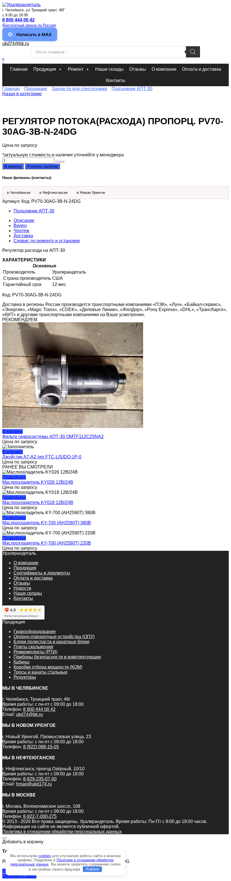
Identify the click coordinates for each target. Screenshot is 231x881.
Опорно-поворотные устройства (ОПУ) (54, 636)
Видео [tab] (20, 225)
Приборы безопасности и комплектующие (57, 656)
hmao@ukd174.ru (34, 784)
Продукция (44, 69)
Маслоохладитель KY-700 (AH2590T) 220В (46, 543)
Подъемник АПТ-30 (132, 88)
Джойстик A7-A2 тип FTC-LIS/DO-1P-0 (41, 456)
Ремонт (75, 69)
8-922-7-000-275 (40, 816)
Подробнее (14, 477)
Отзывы (137, 69)
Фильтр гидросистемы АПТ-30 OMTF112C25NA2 (53, 436)
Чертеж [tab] (21, 230)
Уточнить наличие (42, 166)
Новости (22, 588)
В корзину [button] (12, 431)
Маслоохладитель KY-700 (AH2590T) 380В (46, 522)
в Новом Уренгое (91, 192)
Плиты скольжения (33, 646)
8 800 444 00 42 (39, 709)
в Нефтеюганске (53, 192)
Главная (19, 69)
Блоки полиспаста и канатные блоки (51, 641)
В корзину (13, 166)
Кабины (22, 662)
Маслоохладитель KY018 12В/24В (37, 502)
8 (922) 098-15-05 (41, 746)
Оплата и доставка (201, 69)
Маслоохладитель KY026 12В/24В (37, 482)
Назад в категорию (22, 93)
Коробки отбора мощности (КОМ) (48, 667)
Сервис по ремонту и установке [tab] (47, 240)
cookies (44, 856)
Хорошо (92, 869)
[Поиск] (193, 51)
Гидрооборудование (35, 631)
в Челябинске (18, 192)
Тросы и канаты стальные (41, 672)
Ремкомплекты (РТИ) (35, 651)
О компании (164, 69)
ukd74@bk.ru (15, 43)
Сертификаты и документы (42, 573)
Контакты (115, 80)
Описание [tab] (24, 220)
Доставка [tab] (23, 235)
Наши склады (109, 69)
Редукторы (25, 677)
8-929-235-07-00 (40, 778)
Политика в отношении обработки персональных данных (62, 831)
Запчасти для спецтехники (79, 88)
